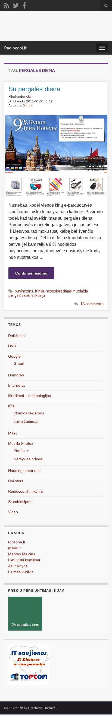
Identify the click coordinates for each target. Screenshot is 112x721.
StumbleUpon (20, 501)
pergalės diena (20, 295)
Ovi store (16, 481)
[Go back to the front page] (56, 26)
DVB (12, 346)
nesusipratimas (59, 291)
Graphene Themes (41, 708)
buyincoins (24, 291)
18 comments (92, 303)
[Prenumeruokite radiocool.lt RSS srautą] (6, 4)
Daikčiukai (17, 335)
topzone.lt (16, 542)
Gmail (19, 363)
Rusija (40, 295)
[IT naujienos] (28, 664)
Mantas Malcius (21, 554)
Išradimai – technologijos (29, 395)
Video (13, 512)
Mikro (13, 433)
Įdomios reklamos (29, 413)
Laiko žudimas (26, 421)
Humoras (16, 375)
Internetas (17, 385)
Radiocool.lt (15, 47)
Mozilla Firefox (20, 443)
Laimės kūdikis (20, 572)
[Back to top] (100, 709)
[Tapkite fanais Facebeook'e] (24, 4)
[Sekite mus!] (16, 4)
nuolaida (80, 291)
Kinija (39, 291)
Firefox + (21, 450)
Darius (27, 105)
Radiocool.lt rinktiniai (25, 491)
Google (14, 356)
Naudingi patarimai (24, 470)
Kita (29, 97)
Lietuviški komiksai (24, 560)
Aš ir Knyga (18, 566)
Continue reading (31, 273)
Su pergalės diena (34, 89)
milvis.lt (14, 548)
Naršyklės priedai (28, 459)
